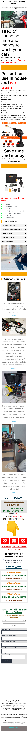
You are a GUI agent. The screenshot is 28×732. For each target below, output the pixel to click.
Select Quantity (5, 654)
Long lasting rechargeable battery (12, 229)
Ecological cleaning (7, 241)
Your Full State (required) (8, 641)
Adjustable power (7, 233)
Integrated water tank (8, 237)
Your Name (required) (7, 629)
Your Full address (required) (9, 635)
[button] (14, 225)
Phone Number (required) (8, 647)
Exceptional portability (8, 225)
